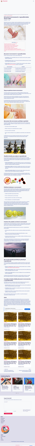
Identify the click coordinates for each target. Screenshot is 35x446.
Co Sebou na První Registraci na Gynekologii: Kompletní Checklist (9, 370)
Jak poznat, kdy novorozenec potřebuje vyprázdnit (11, 45)
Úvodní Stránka (3, 436)
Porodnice (2, 419)
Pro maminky (3, 420)
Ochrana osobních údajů (20, 441)
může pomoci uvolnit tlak (11, 64)
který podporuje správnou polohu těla (13, 267)
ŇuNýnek (6, 20)
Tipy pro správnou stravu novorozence (9, 44)
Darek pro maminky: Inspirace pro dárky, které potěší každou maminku (25, 370)
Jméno (5, 411)
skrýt (16, 42)
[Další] (33, 385)
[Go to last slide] (2, 385)
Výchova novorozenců (9, 15)
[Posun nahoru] (33, 445)
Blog (1, 437)
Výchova (5, 15)
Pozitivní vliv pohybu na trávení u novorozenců (10, 48)
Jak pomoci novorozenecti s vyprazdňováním (10, 43)
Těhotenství (2, 421)
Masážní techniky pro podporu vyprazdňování (10, 46)
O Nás (1, 438)
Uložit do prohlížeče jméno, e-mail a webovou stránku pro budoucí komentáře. (27, 410)
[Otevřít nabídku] (33, 1)
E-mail (15, 411)
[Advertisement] (17, 7)
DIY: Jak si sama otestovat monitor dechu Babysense (5, 387)
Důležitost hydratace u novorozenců (9, 47)
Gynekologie (3, 418)
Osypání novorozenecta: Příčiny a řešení (16, 387)
